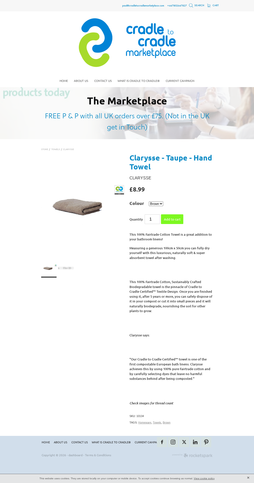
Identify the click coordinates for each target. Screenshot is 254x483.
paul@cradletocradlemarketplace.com (143, 5)
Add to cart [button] (172, 219)
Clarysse (68, 149)
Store (44, 149)
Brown (166, 422)
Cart (215, 5)
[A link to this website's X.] (184, 442)
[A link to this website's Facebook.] (162, 442)
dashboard (75, 455)
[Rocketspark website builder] (192, 456)
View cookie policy (204, 478)
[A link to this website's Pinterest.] (206, 442)
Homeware (144, 422)
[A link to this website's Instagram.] (173, 442)
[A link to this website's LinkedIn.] (195, 442)
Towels (55, 149)
